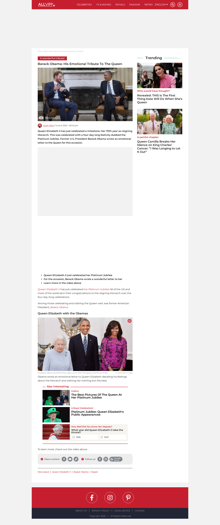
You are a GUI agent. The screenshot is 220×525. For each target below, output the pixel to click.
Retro (149, 4)
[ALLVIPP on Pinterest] (128, 497)
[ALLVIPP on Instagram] (110, 497)
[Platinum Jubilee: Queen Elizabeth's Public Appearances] (56, 414)
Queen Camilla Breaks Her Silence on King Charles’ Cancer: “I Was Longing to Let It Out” (158, 146)
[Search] (172, 4)
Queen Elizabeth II (49, 289)
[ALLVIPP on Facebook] (91, 497)
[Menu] (179, 4)
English (160, 4)
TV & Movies (103, 4)
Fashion (134, 4)
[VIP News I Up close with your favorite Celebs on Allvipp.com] (56, 4)
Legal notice (122, 510)
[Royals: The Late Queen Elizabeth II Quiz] (56, 432)
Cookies (140, 510)
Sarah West (48, 125)
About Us (81, 510)
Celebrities (84, 4)
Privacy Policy (101, 510)
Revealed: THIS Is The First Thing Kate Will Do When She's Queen (159, 99)
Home (40, 51)
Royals (120, 4)
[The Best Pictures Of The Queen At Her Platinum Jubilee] (56, 397)
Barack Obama (59, 307)
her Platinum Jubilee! (96, 289)
